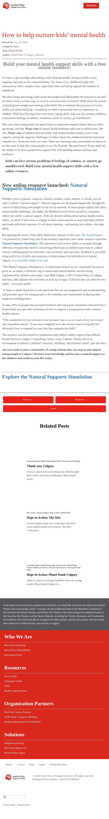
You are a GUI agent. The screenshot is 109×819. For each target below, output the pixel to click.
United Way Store (58, 764)
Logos (42, 764)
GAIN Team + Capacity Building (20, 717)
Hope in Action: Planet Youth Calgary (52, 574)
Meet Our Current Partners (17, 712)
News (32, 764)
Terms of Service (24, 805)
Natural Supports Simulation (44, 186)
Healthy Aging (45, 461)
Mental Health (15, 50)
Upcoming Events (13, 655)
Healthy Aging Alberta (15, 690)
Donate (91, 5)
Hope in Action (55, 513)
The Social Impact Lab (15, 748)
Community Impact (33, 461)
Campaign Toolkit (13, 681)
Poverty (29, 568)
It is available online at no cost (30, 260)
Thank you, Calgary (40, 466)
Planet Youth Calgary (14, 752)
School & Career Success (57, 568)
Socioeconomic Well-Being (71, 461)
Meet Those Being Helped (17, 650)
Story (16, 46)
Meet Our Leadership (15, 645)
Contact (21, 764)
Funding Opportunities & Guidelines (22, 721)
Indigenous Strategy (14, 743)
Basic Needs (31, 513)
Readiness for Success (40, 568)
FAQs (7, 686)
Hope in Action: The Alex (44, 517)
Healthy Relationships (48, 565)
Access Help (10, 676)
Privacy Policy (9, 805)
